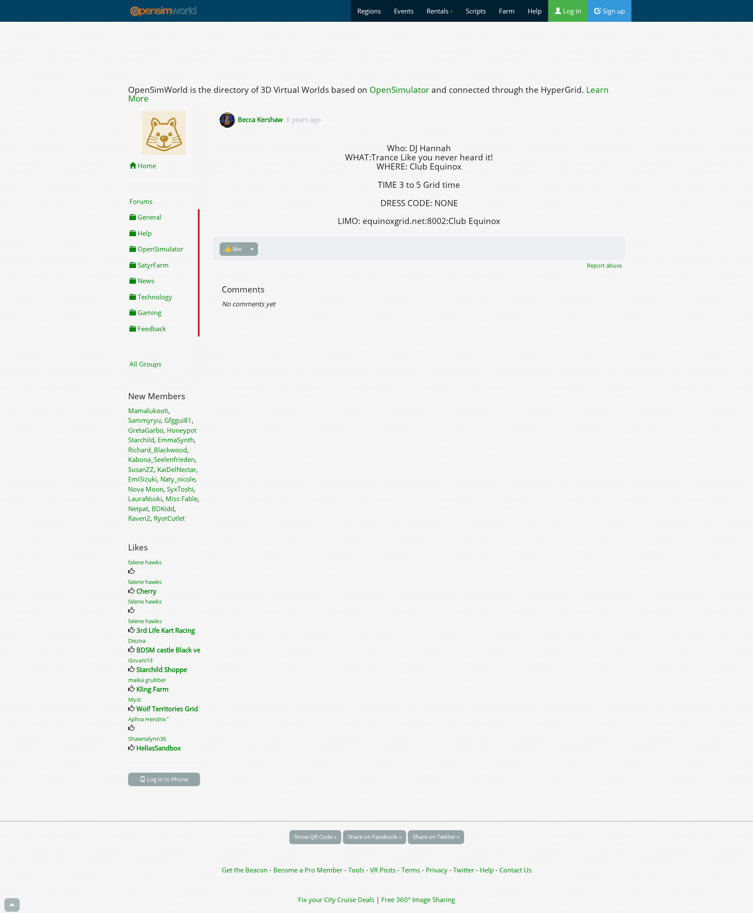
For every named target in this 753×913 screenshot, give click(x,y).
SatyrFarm (152, 265)
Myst (134, 699)
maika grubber (147, 680)
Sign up (613, 11)
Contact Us (515, 869)
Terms (411, 869)
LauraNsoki (145, 498)
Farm (507, 11)
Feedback (151, 328)
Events (404, 11)
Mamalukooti (148, 410)
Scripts (476, 11)
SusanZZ (141, 469)
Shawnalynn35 (147, 739)
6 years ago (303, 119)
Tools (357, 869)
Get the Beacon (245, 869)
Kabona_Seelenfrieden (161, 459)
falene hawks (145, 562)
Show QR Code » (315, 837)
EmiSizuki (142, 479)
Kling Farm (152, 689)
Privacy (437, 869)
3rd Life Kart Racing (165, 630)
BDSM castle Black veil (170, 649)
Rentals (440, 11)
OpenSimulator (399, 89)
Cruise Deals (355, 899)
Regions (369, 11)
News (145, 280)
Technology (154, 296)
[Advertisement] (376, 51)
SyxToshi (180, 489)
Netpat (138, 508)
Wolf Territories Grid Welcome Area (189, 708)
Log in (571, 11)
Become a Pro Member (308, 869)
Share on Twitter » (436, 837)
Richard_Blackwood (157, 449)
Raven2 (139, 518)
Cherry (146, 591)
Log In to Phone (167, 779)
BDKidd (163, 508)
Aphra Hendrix (149, 719)
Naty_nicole (177, 479)
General (148, 217)
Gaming (148, 312)
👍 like (232, 249)
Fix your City (317, 899)
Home (146, 165)
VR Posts (383, 869)
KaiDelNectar (176, 469)
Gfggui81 (178, 420)
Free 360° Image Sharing (418, 899)
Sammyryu (144, 420)
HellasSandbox (158, 747)
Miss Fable (181, 498)
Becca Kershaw (260, 119)
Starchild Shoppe (161, 669)
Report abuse (604, 265)
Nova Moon (145, 489)
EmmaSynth (176, 439)
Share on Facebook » (374, 837)
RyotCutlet (169, 518)
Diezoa (137, 641)
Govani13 (140, 660)
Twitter (463, 869)
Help (535, 11)
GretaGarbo (145, 430)
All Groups (145, 364)
